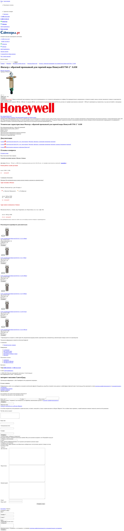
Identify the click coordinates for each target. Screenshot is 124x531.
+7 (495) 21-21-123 (5, 16)
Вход (2, 1)
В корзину (3, 97)
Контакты (5, 14)
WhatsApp (4, 21)
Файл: (2, 520)
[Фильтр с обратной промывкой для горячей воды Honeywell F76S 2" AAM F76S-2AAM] (11, 93)
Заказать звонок (4, 51)
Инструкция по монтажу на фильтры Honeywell (17, 147)
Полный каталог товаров (9, 345)
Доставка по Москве (8, 361)
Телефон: (3, 514)
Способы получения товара (29, 117)
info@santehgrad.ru (5, 26)
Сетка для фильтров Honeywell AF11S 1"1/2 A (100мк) (14, 238)
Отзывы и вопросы (10, 117)
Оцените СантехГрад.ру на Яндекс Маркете (11, 406)
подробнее (63, 163)
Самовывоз (6, 360)
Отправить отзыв (40, 503)
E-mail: (2, 440)
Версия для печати (5, 70)
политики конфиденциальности (103, 386)
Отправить (3, 529)
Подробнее (3, 508)
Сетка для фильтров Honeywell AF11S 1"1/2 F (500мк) (14, 293)
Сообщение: (4, 523)
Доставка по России (8, 362)
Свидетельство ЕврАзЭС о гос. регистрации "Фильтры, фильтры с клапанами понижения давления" (31, 141)
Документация (19, 117)
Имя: (2, 511)
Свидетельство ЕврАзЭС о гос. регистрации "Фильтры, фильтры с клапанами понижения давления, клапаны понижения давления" (38, 144)
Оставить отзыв (4, 153)
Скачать (2, 141)
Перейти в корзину (5, 390)
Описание (3, 117)
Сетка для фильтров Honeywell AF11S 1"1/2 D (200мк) (14, 275)
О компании (6, 349)
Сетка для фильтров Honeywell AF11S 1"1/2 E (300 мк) (14, 329)
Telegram (4, 24)
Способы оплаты (7, 352)
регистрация (7, 1)
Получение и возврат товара (10, 353)
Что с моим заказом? (6, 56)
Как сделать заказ (7, 351)
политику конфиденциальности (51, 400)
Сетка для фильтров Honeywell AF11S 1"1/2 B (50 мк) (14, 311)
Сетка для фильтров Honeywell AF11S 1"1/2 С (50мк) (13, 257)
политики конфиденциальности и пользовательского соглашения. (46, 528)
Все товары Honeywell (6, 116)
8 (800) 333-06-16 (5, 19)
